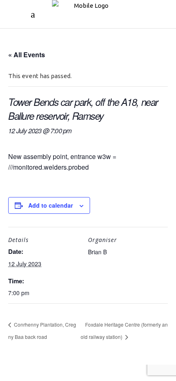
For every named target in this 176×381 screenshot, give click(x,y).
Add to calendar (50, 205)
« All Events (26, 54)
